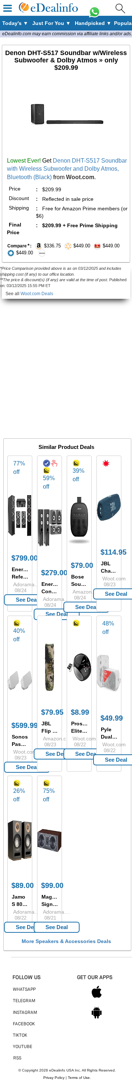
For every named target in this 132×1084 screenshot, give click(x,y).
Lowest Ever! (24, 160)
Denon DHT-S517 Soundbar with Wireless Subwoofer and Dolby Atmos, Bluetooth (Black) (67, 169)
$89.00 (22, 885)
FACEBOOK (24, 1024)
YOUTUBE (22, 1047)
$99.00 (52, 885)
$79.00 (82, 565)
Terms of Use (79, 1078)
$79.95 (52, 712)
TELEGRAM (24, 1001)
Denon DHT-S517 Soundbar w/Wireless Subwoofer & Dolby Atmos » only (66, 60)
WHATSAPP (24, 989)
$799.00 (24, 558)
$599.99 (24, 725)
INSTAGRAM (25, 1013)
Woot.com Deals (37, 293)
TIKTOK (20, 1035)
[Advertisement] (66, 365)
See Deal (27, 600)
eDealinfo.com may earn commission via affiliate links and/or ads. (67, 33)
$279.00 (54, 573)
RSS (17, 1058)
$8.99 (80, 712)
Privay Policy (54, 1078)
